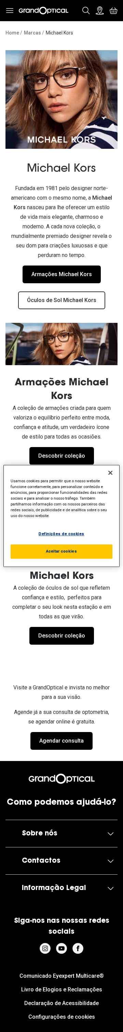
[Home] (43, 10)
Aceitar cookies (61, 551)
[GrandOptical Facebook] (77, 948)
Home (12, 32)
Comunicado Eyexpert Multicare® (61, 976)
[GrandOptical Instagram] (45, 948)
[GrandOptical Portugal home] (61, 779)
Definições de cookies (61, 534)
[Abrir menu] (9, 10)
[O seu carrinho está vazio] (113, 10)
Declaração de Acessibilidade (61, 1003)
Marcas (32, 32)
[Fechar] (110, 472)
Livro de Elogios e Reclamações (61, 989)
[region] (61, 515)
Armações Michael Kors (61, 274)
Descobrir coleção (61, 456)
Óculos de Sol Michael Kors (61, 300)
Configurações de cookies (61, 1017)
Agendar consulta (61, 740)
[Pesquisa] (86, 10)
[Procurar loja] (100, 10)
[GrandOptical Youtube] (61, 948)
